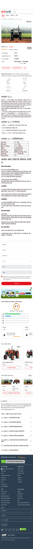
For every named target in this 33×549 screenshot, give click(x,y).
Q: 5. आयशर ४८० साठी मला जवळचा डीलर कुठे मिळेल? (12, 435)
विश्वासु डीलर (20, 494)
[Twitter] (13, 529)
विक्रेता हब (20, 496)
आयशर (4, 386)
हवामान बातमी (4, 505)
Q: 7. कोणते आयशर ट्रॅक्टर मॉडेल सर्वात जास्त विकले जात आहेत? (15, 445)
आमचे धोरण (7, 540)
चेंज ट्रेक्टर (11, 46)
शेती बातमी (3, 494)
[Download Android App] (21, 457)
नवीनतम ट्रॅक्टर (21, 473)
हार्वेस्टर (19, 475)
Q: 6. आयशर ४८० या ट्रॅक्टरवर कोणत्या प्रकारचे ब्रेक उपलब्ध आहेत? (14, 440)
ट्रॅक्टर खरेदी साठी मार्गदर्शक (23, 502)
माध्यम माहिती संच (4, 486)
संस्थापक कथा (4, 484)
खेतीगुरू (19, 491)
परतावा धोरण (3, 480)
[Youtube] (2, 529)
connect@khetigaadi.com (8, 409)
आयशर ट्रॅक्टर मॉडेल (11, 19)
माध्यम (2, 482)
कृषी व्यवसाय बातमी (5, 496)
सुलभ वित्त (20, 477)
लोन (25, 68)
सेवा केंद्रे (19, 480)
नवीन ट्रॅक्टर (5, 19)
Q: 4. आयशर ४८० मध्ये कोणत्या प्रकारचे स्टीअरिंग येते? (13, 431)
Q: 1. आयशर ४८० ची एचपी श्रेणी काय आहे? (10, 417)
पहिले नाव (4, 244)
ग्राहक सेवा (20, 482)
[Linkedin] (17, 529)
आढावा (3, 15)
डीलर (17, 15)
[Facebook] (6, 529)
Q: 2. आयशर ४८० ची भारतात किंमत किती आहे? (11, 422)
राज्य (3, 261)
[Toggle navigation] (15, 11)
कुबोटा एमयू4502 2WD (8, 362)
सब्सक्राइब (4, 524)
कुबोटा (13, 386)
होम (1, 19)
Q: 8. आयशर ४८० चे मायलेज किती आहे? (9, 450)
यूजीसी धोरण (12, 540)
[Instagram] (9, 529)
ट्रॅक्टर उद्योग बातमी (5, 500)
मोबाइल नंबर (5, 255)
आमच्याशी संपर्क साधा (5, 475)
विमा (18, 500)
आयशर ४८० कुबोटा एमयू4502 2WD (11, 393)
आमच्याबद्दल (3, 471)
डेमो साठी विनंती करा (17, 68)
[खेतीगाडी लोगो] (6, 11)
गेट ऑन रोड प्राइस (6, 68)
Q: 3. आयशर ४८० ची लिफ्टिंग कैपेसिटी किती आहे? (11, 426)
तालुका (4, 272)
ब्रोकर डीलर (20, 498)
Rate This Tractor (13, 49)
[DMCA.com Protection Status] (23, 530)
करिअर (2, 473)
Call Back (16, 283)
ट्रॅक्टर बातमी (4, 491)
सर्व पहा (30, 375)
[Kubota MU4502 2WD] (11, 353)
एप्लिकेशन (12, 15)
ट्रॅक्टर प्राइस (20, 469)
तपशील (7, 15)
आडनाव (4, 250)
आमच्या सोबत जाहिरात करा (7, 469)
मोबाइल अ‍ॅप (3, 477)
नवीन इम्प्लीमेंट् (20, 471)
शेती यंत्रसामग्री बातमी (5, 498)
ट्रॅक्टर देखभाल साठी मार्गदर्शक (24, 505)
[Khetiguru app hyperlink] (16, 293)
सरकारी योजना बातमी (5, 502)
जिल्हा (4, 266)
